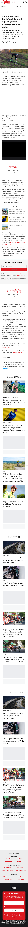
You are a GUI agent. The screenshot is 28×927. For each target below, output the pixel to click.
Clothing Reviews (20, 879)
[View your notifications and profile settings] (12, 2)
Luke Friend (7, 41)
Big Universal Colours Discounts (17, 6)
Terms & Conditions (12, 916)
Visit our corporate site (21, 921)
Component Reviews (7, 879)
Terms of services (18, 273)
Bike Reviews (20, 876)
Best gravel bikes (20, 867)
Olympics (19, 861)
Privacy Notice (20, 275)
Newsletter (23, 72)
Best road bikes (7, 867)
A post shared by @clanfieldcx (14, 167)
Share (6, 72)
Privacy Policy (19, 915)
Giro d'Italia (19, 858)
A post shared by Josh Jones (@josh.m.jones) (14, 291)
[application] (14, 149)
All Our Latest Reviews (7, 876)
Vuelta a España (8, 861)
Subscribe (19, 1)
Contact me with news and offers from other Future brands (14, 906)
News (18, 42)
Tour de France (8, 858)
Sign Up (14, 910)
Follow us (15, 72)
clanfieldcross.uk (17, 352)
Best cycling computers (21, 870)
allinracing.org (6, 347)
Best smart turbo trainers (7, 870)
